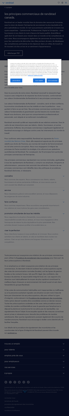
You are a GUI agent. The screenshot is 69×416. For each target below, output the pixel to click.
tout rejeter (39, 80)
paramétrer (16, 80)
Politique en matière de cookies (35, 75)
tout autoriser (52, 80)
